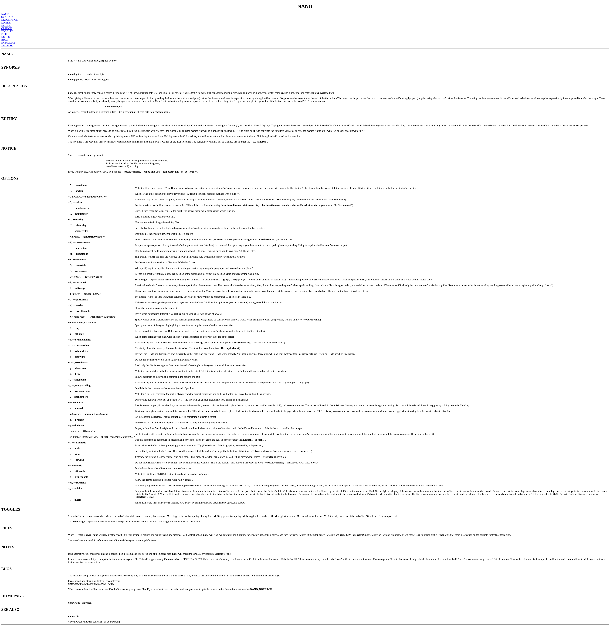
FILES (4, 34)
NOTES (5, 37)
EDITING (6, 22)
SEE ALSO (7, 45)
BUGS (4, 39)
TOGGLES (7, 31)
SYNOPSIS (7, 17)
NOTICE (6, 25)
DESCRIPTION (9, 19)
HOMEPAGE (8, 42)
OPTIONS (6, 28)
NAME (5, 14)
